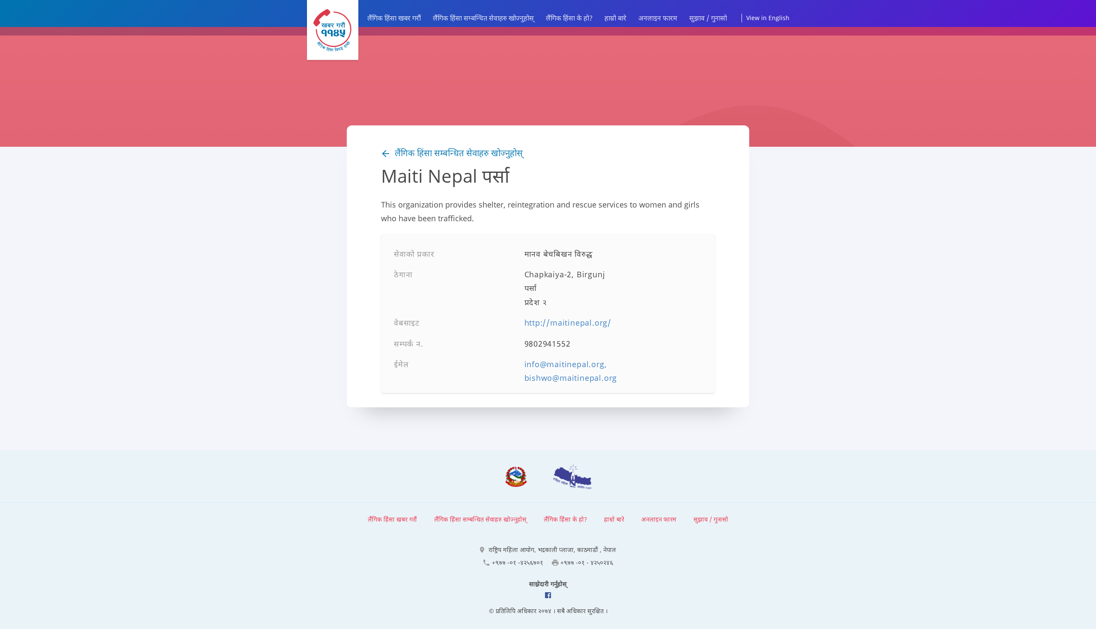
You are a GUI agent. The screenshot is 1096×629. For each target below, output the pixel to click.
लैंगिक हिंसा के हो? (569, 18)
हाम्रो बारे (615, 18)
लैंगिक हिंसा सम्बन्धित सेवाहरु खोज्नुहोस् (483, 18)
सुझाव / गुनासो (708, 18)
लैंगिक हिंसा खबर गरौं (394, 18)
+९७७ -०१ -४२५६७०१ (517, 562)
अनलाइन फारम (657, 18)
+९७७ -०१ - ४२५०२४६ (586, 562)
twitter (548, 595)
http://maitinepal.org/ (568, 322)
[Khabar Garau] (332, 30)
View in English (767, 18)
